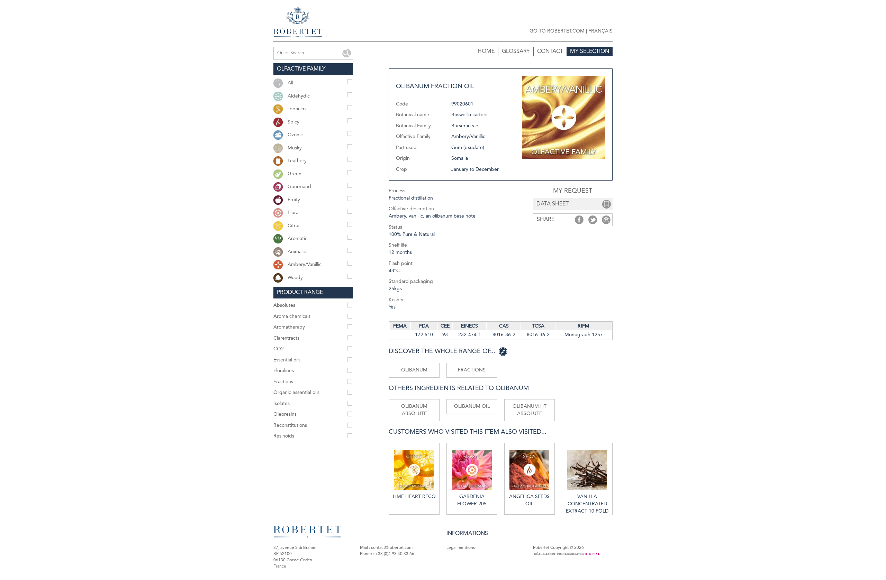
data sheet (552, 204)
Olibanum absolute (414, 410)
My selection (589, 51)
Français (600, 31)
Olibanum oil (472, 406)
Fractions (472, 370)
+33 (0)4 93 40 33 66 (394, 554)
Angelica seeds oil (529, 500)
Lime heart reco (414, 496)
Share (579, 219)
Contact (550, 51)
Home (486, 51)
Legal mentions (460, 548)
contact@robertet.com (392, 548)
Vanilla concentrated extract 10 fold (587, 504)
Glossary (516, 51)
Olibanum (414, 370)
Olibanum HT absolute (529, 410)
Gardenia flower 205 (472, 500)
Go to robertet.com (557, 31)
